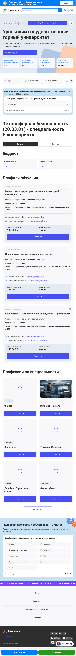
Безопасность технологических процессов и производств (37, 313)
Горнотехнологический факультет (30, 200)
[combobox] (41, 10)
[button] (38, 593)
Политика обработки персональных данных (15, 639)
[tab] (12, 81)
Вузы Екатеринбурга (15, 24)
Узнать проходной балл (35, 217)
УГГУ (24, 24)
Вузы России (6, 22)
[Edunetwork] (11, 10)
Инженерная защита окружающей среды (28, 254)
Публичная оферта (8, 636)
